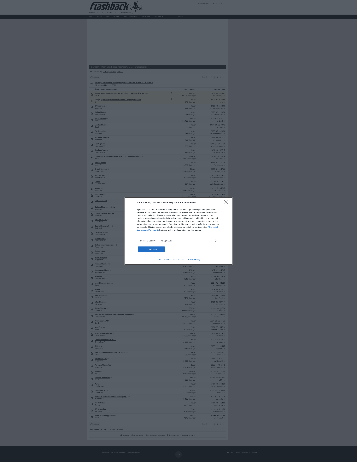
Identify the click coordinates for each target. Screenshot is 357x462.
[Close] (226, 202)
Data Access (178, 259)
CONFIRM (151, 249)
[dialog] (178, 231)
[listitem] (178, 240)
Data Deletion (163, 259)
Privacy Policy (194, 259)
